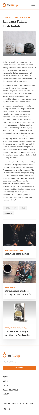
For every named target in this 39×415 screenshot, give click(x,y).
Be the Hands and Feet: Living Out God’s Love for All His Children (18, 294)
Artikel (6, 381)
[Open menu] (33, 4)
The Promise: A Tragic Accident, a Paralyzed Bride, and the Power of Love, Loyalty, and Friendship (17, 338)
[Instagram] (9, 409)
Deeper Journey (10, 208)
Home (5, 377)
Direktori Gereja (10, 389)
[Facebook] (5, 409)
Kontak (6, 393)
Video (5, 385)
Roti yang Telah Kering (17, 253)
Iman (23, 208)
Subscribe (19, 368)
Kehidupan (8, 213)
